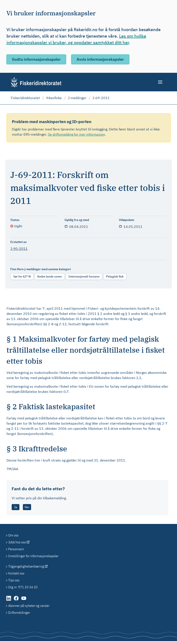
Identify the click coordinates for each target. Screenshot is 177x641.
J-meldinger (77, 98)
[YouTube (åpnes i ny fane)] (23, 600)
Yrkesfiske (54, 98)
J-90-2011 (19, 248)
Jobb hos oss (17, 542)
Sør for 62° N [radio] (22, 276)
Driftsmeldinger (19, 612)
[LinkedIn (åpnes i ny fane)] (9, 600)
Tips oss (13, 580)
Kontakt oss (16, 573)
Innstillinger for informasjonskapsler (33, 556)
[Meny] (160, 82)
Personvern (16, 549)
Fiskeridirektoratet (25, 98)
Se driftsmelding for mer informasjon (76, 134)
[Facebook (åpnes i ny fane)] (16, 600)
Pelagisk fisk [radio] (115, 276)
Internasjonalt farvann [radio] (84, 276)
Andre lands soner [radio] (49, 276)
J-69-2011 (101, 98)
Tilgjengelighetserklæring (26, 566)
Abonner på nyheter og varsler (28, 605)
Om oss (13, 535)
